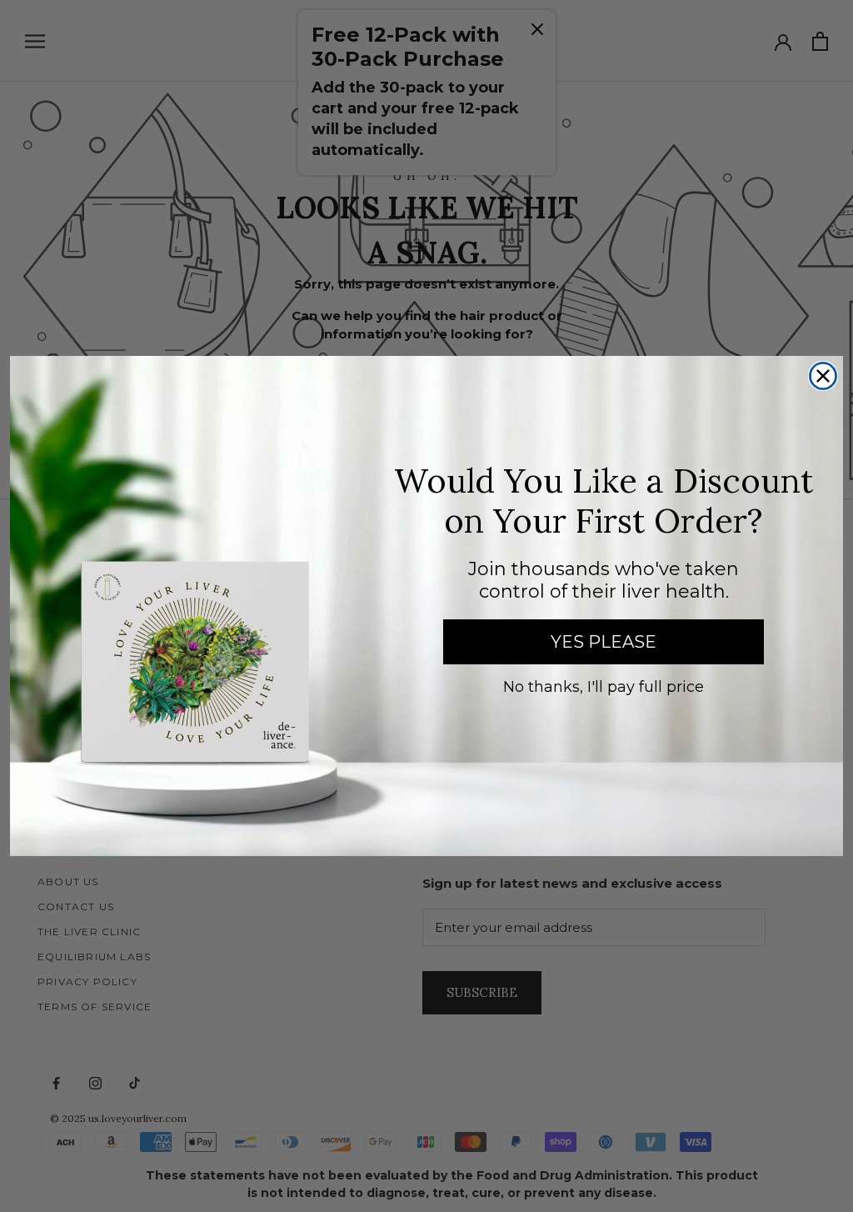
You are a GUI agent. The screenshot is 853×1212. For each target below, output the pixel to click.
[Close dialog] (823, 376)
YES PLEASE (603, 642)
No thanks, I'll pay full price (603, 687)
